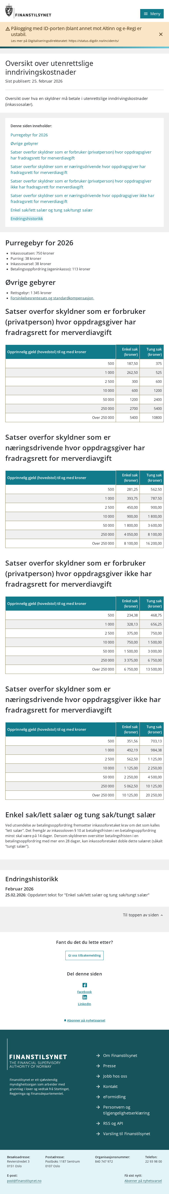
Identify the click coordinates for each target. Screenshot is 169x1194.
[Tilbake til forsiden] (44, 11)
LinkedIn (84, 1004)
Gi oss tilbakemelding (84, 955)
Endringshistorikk (27, 218)
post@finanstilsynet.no (24, 1181)
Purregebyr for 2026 (29, 134)
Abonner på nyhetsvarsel (86, 1020)
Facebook (84, 992)
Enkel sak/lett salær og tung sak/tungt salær (52, 210)
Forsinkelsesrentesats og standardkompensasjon (52, 298)
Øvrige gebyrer (24, 143)
